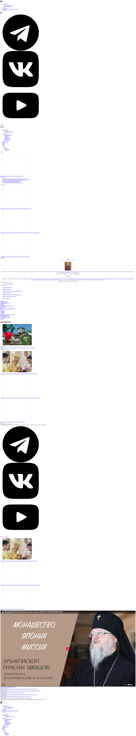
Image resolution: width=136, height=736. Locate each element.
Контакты (4, 10)
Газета (4, 145)
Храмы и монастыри (8, 134)
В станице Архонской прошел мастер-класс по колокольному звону (12, 609)
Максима (62, 271)
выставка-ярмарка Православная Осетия (7, 308)
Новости (4, 141)
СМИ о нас (7, 150)
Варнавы (112, 278)
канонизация (2, 311)
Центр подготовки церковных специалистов (11, 9)
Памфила (53, 278)
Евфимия (108, 278)
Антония (93, 278)
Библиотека (5, 4)
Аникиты (26, 278)
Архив (4, 7)
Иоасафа (85, 278)
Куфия (77, 271)
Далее (1, 348)
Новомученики (5, 142)
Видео (4, 144)
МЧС (1, 309)
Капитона (58, 278)
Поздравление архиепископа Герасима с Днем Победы (12, 180)
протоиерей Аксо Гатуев (4, 315)
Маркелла (33, 279)
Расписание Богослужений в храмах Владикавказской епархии (11, 176)
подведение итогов (3, 302)
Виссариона (100, 278)
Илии (78, 278)
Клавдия (59, 271)
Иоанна (65, 272)
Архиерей (4, 130)
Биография (7, 131)
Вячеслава (81, 278)
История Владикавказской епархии (6, 305)
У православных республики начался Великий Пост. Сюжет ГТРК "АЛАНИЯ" (14, 256)
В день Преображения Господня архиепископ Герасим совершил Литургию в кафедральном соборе (18, 694)
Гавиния (50, 271)
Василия (88, 271)
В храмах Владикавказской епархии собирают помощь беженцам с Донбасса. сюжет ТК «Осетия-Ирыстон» (20, 232)
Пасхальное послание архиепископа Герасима (11, 181)
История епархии (8, 138)
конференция (2, 301)
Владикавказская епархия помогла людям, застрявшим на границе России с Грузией (15, 208)
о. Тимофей (2, 312)
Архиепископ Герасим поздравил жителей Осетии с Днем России (14, 178)
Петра (43, 279)
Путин (1, 319)
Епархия (4, 133)
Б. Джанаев (2, 318)
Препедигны (67, 271)
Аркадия (128, 278)
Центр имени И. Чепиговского (8, 283)
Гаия (40, 271)
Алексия (66, 279)
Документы (7, 140)
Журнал (6, 148)
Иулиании (127, 271)
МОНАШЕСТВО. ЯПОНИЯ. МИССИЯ (7, 687)
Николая (97, 279)
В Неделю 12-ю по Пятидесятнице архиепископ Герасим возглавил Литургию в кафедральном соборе (19, 373)
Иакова (40, 279)
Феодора (84, 271)
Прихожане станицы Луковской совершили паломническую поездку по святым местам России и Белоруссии (20, 397)
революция (2, 310)
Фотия (21, 278)
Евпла (27, 271)
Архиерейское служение (9, 716)
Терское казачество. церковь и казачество (7, 314)
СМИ (4, 147)
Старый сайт (5, 8)
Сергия (74, 278)
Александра (72, 271)
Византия (2, 304)
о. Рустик (2, 313)
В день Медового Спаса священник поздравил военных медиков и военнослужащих (15, 696)
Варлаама (71, 278)
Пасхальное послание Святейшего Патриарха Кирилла (13, 182)
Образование (7, 139)
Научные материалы (8, 6)
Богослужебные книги (9, 5)
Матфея (104, 278)
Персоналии (7, 135)
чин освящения (3, 306)
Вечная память (7, 137)
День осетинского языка (4, 316)
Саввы (120, 278)
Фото (3, 143)
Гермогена (124, 278)
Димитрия (117, 278)
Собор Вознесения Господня (5, 317)
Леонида (89, 279)
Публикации (7, 149)
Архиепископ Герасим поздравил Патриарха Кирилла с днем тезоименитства (17, 179)
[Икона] (68, 270)
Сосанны (32, 271)
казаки (1, 307)
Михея (96, 278)
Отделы (6, 136)
